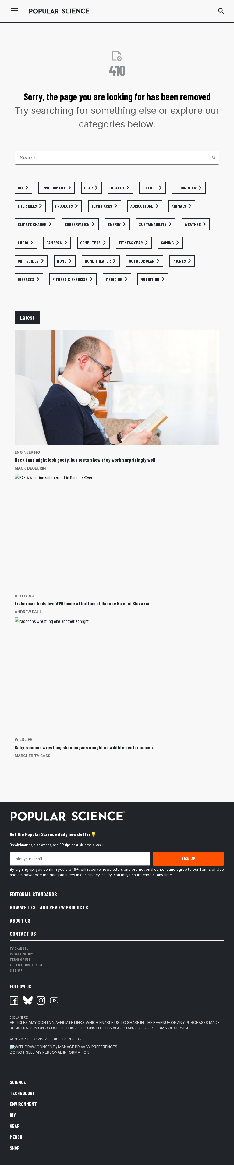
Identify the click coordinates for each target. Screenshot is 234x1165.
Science (18, 1082)
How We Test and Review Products (49, 907)
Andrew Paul (28, 611)
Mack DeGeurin (30, 468)
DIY (13, 1115)
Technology (22, 1093)
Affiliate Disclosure (26, 965)
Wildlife (23, 740)
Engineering (27, 452)
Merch (16, 1137)
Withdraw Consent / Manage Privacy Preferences (66, 1047)
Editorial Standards (33, 894)
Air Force (25, 596)
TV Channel (19, 948)
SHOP (15, 1148)
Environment (23, 1104)
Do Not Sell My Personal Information (49, 1052)
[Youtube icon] (54, 1000)
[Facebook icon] (14, 1000)
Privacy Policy (99, 875)
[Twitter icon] (27, 1000)
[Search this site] (221, 11)
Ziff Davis (33, 1039)
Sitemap (16, 970)
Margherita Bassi (33, 755)
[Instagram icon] (41, 1000)
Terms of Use (211, 869)
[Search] (214, 157)
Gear (15, 1126)
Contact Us (23, 933)
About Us (20, 920)
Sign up (188, 858)
